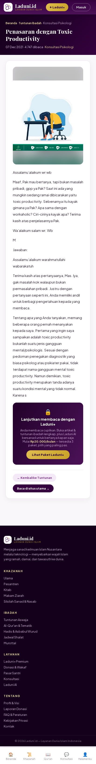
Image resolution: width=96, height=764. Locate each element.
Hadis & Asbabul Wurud (21, 631)
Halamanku (85, 756)
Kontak (9, 726)
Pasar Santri (12, 673)
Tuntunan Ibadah (30, 23)
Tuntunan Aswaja (16, 620)
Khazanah (29, 756)
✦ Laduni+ (57, 7)
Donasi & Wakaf (15, 667)
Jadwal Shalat (14, 637)
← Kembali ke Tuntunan (34, 478)
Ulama (8, 578)
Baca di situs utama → (33, 488)
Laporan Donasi (15, 709)
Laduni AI (10, 685)
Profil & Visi (11, 703)
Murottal (10, 643)
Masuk (81, 7)
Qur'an (48, 756)
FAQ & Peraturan (15, 715)
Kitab (7, 590)
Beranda (11, 23)
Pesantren (11, 584)
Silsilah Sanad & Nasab (20, 601)
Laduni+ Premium (16, 661)
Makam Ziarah (14, 595)
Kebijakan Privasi (16, 720)
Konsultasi (11, 679)
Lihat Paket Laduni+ (48, 455)
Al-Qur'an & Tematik (18, 625)
